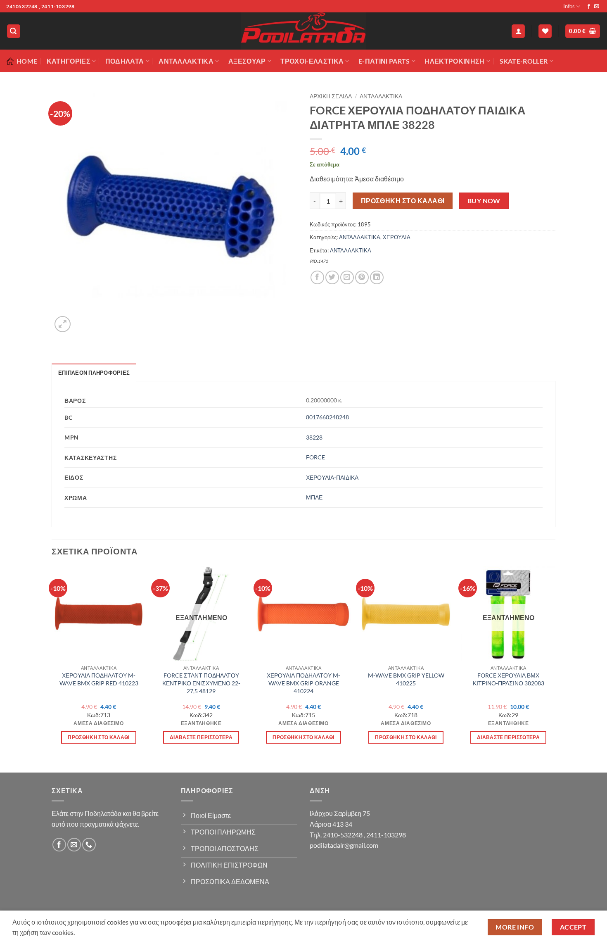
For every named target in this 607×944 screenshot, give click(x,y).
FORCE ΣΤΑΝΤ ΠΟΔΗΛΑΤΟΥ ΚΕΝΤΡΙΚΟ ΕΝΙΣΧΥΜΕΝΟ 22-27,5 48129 (201, 683)
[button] (13, 31)
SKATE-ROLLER (524, 61)
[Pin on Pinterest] (362, 277)
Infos (569, 6)
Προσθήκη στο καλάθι (403, 200)
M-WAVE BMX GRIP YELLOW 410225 (406, 679)
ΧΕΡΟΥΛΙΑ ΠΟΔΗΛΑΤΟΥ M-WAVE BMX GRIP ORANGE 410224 (303, 683)
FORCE (315, 457)
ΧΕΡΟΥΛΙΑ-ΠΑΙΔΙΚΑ (332, 477)
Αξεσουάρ (247, 61)
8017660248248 (327, 417)
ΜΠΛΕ (314, 497)
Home (27, 61)
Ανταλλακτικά (186, 61)
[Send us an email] (596, 7)
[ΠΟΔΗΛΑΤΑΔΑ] (303, 31)
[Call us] (89, 844)
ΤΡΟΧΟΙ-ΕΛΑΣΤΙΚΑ (312, 61)
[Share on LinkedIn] (377, 277)
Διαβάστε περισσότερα (201, 737)
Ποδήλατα (124, 61)
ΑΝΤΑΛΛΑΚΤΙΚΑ (381, 96)
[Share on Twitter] (332, 277)
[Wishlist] (545, 31)
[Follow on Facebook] (588, 7)
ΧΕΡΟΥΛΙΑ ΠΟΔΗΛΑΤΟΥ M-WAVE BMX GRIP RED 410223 (98, 679)
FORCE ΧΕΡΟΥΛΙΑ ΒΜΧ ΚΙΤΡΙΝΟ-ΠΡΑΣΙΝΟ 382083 (508, 679)
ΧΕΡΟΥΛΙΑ (396, 237)
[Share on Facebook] (317, 277)
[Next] (555, 662)
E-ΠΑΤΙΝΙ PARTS (384, 61)
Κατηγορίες (68, 61)
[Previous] (52, 662)
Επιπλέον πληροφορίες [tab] (94, 372)
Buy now (483, 200)
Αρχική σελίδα (331, 96)
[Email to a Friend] (347, 277)
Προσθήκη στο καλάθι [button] (99, 737)
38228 (314, 437)
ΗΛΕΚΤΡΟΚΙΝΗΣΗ (454, 61)
